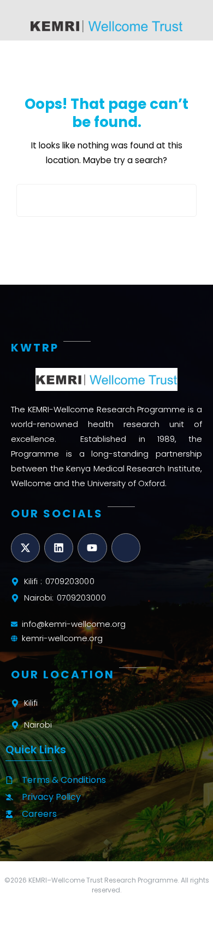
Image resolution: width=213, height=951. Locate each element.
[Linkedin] (58, 547)
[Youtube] (92, 547)
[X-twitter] (25, 547)
